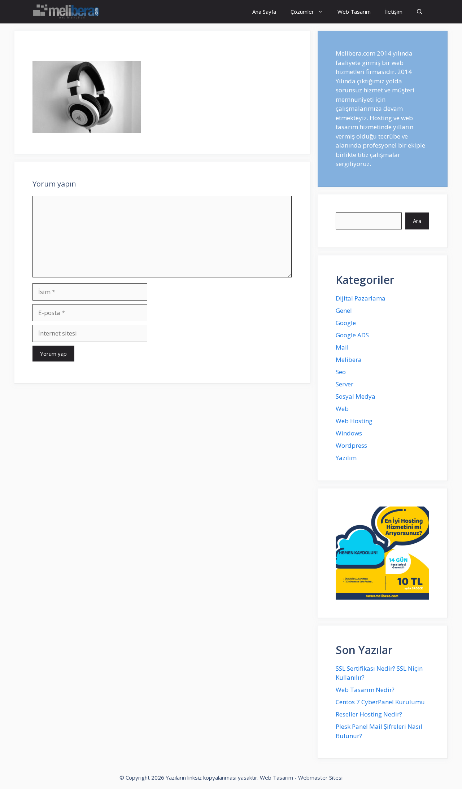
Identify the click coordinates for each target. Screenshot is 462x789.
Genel (344, 310)
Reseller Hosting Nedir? (369, 714)
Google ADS (352, 335)
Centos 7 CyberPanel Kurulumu (380, 702)
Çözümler (302, 11)
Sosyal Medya (355, 396)
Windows (349, 433)
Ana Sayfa (264, 11)
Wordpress (351, 445)
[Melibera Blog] (66, 11)
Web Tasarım (354, 11)
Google (346, 323)
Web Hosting (354, 421)
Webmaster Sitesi (320, 777)
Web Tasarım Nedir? (365, 689)
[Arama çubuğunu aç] (420, 11)
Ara (417, 220)
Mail (342, 347)
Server (344, 384)
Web (342, 408)
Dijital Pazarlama (360, 298)
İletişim (393, 11)
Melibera (349, 359)
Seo (341, 372)
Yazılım (346, 457)
